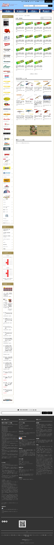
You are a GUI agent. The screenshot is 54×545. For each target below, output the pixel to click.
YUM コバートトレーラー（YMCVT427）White (29, 101)
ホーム (17, 15)
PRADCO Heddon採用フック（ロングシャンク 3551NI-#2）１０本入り (8, 339)
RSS (25, 536)
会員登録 (37, 1)
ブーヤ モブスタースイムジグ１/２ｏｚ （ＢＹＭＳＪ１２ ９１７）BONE (38, 88)
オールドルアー (21, 15)
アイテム (49, 1)
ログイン (42, 1)
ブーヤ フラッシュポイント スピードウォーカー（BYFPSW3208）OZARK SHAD (20, 116)
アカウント (32, 1)
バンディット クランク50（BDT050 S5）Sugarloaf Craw (47, 116)
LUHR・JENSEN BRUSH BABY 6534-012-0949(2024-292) (38, 66)
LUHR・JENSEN (27, 15)
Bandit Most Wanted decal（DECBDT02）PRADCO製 (10, 306)
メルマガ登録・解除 (26, 1)
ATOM (28, 536)
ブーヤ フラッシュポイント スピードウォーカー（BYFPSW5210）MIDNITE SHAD (29, 116)
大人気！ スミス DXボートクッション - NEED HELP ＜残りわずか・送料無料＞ (8, 384)
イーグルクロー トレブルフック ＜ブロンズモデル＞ (5, 304)
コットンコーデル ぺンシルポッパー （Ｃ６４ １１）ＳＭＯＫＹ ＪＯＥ (20, 88)
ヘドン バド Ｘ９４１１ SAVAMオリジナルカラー (8, 372)
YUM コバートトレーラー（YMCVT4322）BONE (8, 313)
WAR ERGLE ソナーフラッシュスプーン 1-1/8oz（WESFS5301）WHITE (20, 102)
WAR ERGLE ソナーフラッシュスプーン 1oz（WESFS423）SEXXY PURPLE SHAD (47, 88)
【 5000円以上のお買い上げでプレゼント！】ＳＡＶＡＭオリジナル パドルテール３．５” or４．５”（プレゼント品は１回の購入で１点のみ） (8, 365)
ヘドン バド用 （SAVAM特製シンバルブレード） (8, 377)
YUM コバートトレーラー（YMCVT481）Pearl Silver (8, 333)
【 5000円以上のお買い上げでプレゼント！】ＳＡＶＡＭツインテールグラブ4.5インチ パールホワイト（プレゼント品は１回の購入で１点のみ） (8, 348)
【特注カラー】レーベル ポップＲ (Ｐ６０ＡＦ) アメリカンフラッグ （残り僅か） (29, 88)
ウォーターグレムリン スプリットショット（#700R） (8, 327)
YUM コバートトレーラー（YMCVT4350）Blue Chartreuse (8, 390)
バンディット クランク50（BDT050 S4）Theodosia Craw (38, 116)
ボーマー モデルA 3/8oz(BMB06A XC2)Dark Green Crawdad (8, 358)
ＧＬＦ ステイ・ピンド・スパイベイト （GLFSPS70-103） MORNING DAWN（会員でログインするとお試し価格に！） (38, 103)
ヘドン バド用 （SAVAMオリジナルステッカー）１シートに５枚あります (7, 294)
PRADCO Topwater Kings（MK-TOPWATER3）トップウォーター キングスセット (47, 102)
